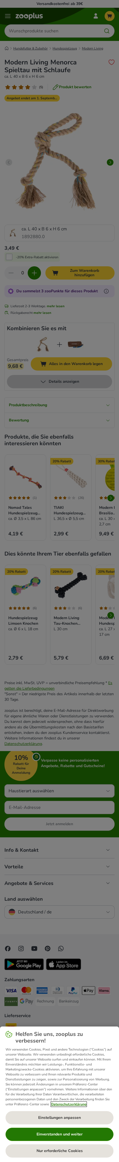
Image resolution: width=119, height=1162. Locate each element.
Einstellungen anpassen (59, 1117)
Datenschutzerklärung (68, 1104)
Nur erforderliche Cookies (60, 1150)
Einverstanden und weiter (59, 1134)
